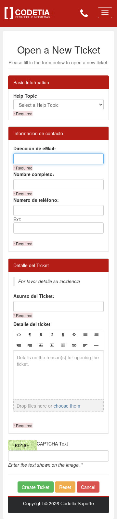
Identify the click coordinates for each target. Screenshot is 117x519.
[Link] (74, 345)
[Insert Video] (52, 345)
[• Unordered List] (85, 335)
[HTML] (18, 335)
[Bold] (40, 335)
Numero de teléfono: (36, 200)
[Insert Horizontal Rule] (96, 345)
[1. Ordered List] (96, 335)
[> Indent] (29, 345)
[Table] (63, 345)
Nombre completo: (33, 174)
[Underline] (63, 335)
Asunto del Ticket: (33, 296)
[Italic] (52, 335)
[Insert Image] (40, 345)
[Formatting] (29, 335)
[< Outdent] (18, 345)
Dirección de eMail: (34, 148)
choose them (67, 405)
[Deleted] (74, 335)
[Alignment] (85, 345)
